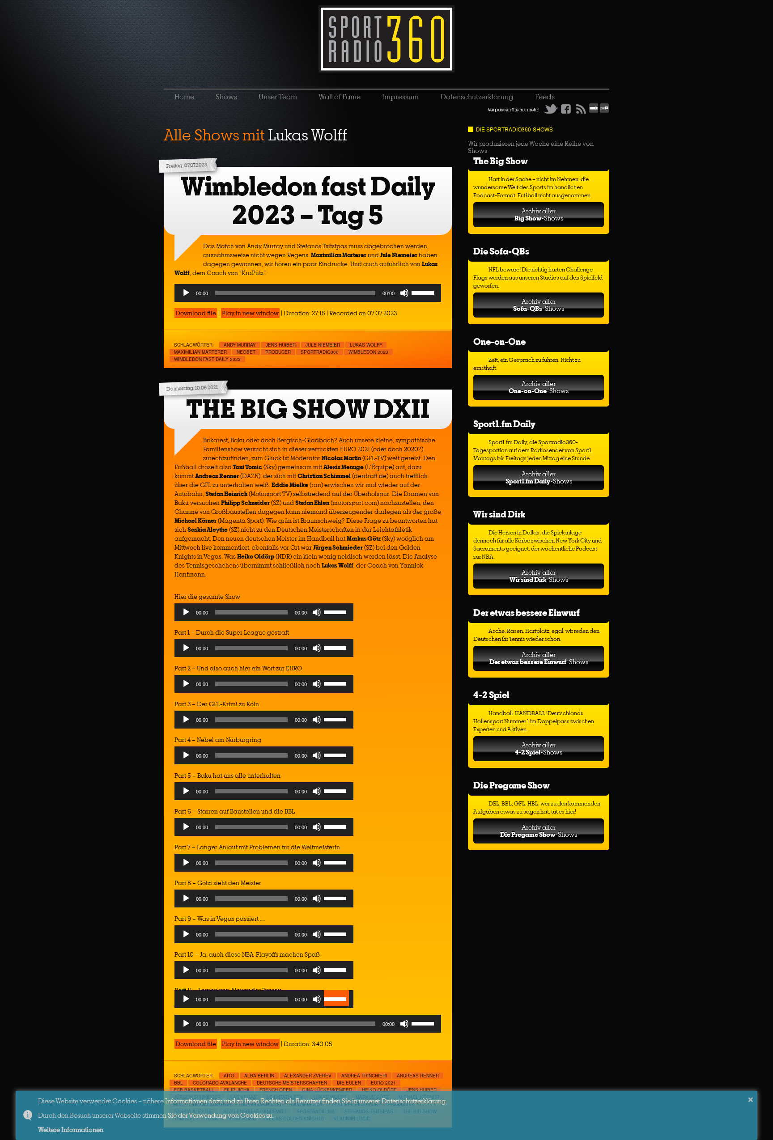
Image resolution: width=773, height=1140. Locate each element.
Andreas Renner (418, 1075)
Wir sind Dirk (499, 514)
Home (184, 96)
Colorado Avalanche (220, 1083)
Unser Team (278, 96)
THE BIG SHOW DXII (308, 409)
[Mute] (404, 292)
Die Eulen (349, 1083)
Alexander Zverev (307, 1075)
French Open (275, 1090)
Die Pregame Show (511, 785)
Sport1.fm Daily (504, 423)
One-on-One (499, 341)
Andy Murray (240, 345)
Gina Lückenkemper (327, 1090)
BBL (178, 1083)
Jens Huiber (281, 345)
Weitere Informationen (70, 1129)
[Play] (186, 292)
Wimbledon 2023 (368, 352)
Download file (195, 313)
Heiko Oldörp (379, 1090)
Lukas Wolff (366, 345)
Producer (278, 352)
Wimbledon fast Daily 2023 (207, 359)
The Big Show (500, 160)
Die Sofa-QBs (501, 251)
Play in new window (250, 313)
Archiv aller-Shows (538, 214)
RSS (581, 108)
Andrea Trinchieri (364, 1075)
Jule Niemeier (323, 345)
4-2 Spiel (491, 694)
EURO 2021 (383, 1083)
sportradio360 (320, 352)
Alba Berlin (259, 1075)
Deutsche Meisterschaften (292, 1083)
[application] (307, 293)
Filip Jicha (237, 1090)
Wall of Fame (340, 96)
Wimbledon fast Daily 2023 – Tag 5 (308, 200)
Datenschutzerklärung (477, 96)
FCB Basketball (194, 1090)
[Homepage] (386, 38)
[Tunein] (604, 111)
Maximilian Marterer (200, 352)
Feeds (545, 96)
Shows (226, 96)
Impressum (400, 96)
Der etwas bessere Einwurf (526, 612)
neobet (246, 352)
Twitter (550, 108)
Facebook (565, 108)
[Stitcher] (594, 111)
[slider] (424, 292)
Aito (229, 1075)
